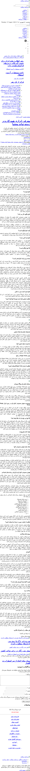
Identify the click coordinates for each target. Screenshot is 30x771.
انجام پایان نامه (15, 719)
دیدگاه (28, 674)
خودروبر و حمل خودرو (15, 748)
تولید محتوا (10, 142)
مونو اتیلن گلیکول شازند (15, 739)
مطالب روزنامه (23, 19)
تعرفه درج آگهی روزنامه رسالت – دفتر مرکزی (14, 759)
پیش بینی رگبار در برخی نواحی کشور (15, 651)
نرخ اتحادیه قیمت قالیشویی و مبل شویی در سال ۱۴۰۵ (11, 100)
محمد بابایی (22, 770)
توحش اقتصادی (15, 111)
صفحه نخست (26, 117)
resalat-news (27, 137)
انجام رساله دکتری (15, 725)
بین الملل (24, 11)
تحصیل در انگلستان (15, 733)
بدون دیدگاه (27, 140)
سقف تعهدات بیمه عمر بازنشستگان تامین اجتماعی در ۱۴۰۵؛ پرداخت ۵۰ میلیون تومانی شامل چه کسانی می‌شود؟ (10, 93)
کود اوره (15, 742)
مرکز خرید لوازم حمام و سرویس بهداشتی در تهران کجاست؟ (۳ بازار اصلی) (11, 107)
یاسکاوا (15, 745)
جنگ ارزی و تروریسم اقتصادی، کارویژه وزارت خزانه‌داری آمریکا (11, 113)
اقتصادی (24, 14)
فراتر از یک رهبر (17, 82)
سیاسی (25, 10)
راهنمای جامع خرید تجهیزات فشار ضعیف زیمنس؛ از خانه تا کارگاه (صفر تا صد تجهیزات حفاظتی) (10, 87)
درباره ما (24, 762)
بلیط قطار (15, 728)
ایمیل (28, 691)
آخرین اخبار (19, 117)
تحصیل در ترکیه (15, 731)
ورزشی (25, 16)
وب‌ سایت (27, 694)
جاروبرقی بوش (15, 716)
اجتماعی (24, 13)
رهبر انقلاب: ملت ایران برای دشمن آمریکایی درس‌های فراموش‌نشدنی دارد (12, 63)
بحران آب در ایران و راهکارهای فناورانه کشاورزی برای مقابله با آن (11, 103)
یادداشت (24, 17)
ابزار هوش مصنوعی (19, 142)
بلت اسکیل (15, 736)
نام (29, 688)
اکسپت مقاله (15, 722)
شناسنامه (24, 761)
